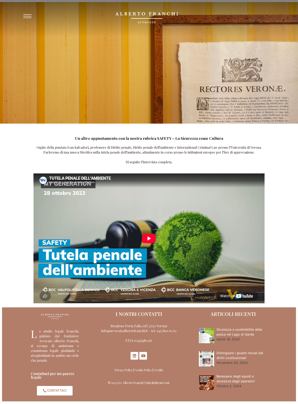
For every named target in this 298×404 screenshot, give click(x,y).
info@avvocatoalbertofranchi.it (124, 331)
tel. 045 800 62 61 (163, 331)
